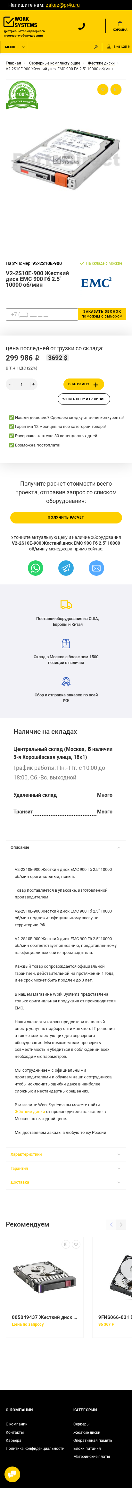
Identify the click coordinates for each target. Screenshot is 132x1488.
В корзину (79, 384)
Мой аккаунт (109, 47)
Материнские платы (91, 1456)
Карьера (13, 1440)
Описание (20, 847)
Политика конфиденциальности (35, 1448)
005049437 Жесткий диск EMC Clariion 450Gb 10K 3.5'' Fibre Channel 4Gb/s (45, 1317)
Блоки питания (87, 1448)
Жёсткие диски (30, 1111)
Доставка (20, 1182)
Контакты (15, 1432)
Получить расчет (66, 517)
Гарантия (19, 1168)
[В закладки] (76, 1244)
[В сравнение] (66, 1244)
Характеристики (26, 1154)
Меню (10, 47)
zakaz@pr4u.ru (63, 5)
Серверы (81, 1424)
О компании (17, 1424)
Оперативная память (92, 1440)
